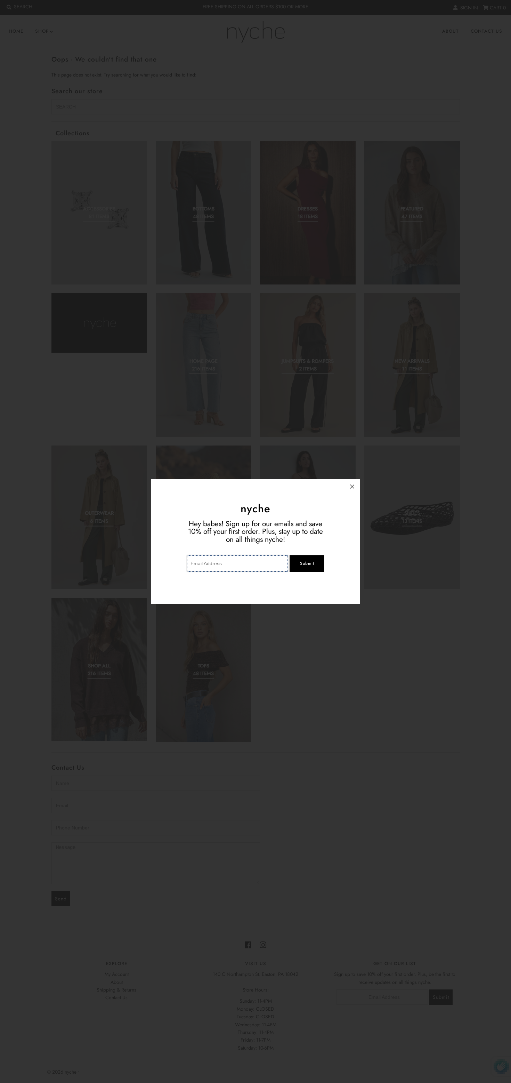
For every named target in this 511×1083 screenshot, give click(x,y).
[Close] (352, 486)
